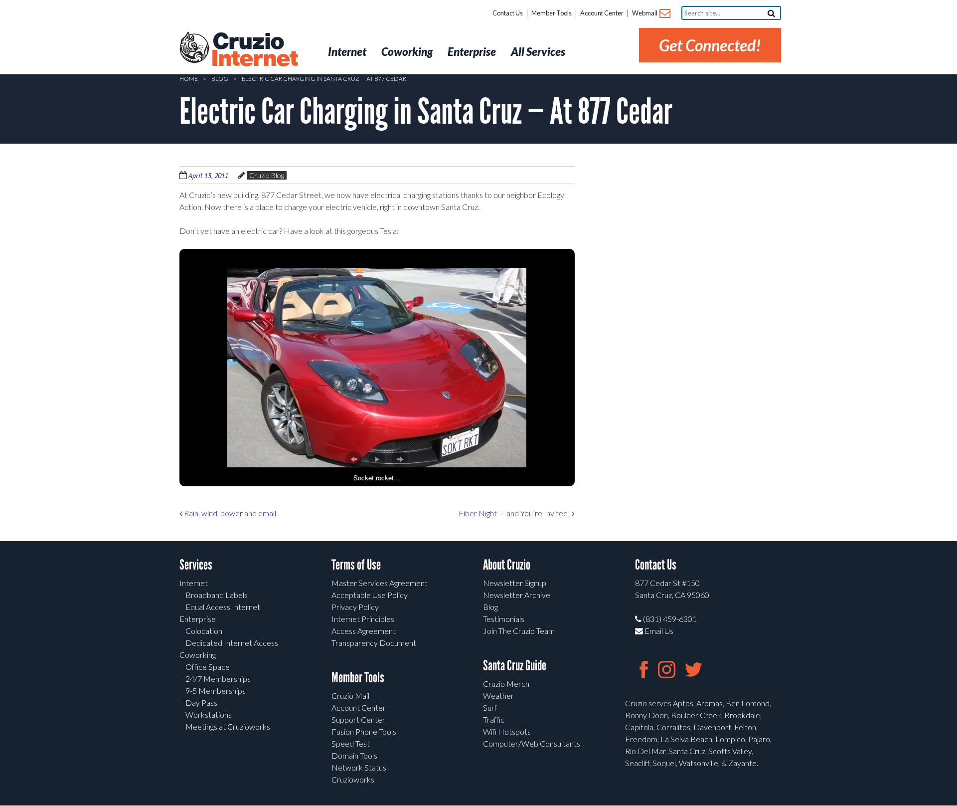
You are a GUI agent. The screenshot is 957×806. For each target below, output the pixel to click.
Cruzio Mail (350, 695)
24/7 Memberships (218, 678)
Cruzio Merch (506, 683)
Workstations (208, 714)
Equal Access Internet (222, 606)
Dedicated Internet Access (231, 642)
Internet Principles (362, 618)
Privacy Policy (355, 606)
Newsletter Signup (514, 583)
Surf (490, 707)
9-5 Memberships (215, 690)
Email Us (658, 630)
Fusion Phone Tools (363, 731)
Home (188, 78)
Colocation (203, 630)
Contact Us (507, 13)
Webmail (645, 13)
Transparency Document (373, 642)
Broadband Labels (216, 595)
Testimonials (503, 618)
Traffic (493, 719)
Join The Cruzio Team (519, 630)
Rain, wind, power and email (229, 513)
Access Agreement (363, 630)
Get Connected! (710, 45)
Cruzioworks (352, 779)
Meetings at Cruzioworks (227, 726)
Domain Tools (354, 755)
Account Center (602, 13)
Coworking (197, 654)
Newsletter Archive (516, 595)
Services (195, 565)
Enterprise (197, 618)
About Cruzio (506, 565)
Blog (219, 78)
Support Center (358, 719)
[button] (354, 459)
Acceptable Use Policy (369, 595)
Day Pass (201, 702)
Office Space (207, 666)
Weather (498, 695)
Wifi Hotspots (507, 731)
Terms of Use (356, 565)
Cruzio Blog (266, 175)
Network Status (358, 767)
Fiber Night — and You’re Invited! (515, 513)
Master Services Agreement (379, 583)
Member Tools (551, 13)
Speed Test (350, 743)
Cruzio (254, 50)
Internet (193, 583)
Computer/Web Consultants (531, 743)
